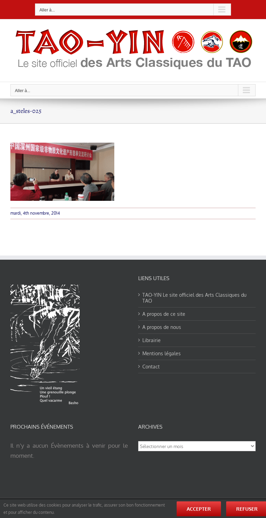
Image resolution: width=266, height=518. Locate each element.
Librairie (151, 340)
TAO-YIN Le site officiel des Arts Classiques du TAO (194, 298)
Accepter (199, 509)
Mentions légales (161, 353)
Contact (151, 366)
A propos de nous (161, 327)
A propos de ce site (163, 314)
